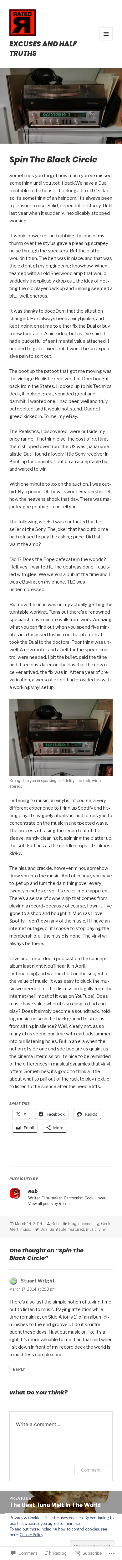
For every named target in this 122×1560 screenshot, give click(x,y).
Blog (72, 1223)
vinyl (103, 1229)
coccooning (88, 1223)
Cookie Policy (31, 1534)
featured (76, 1229)
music (25, 1229)
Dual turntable (53, 1229)
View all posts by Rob (47, 1203)
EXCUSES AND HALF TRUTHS (43, 48)
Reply (19, 1369)
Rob (55, 1223)
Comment (91, 1470)
